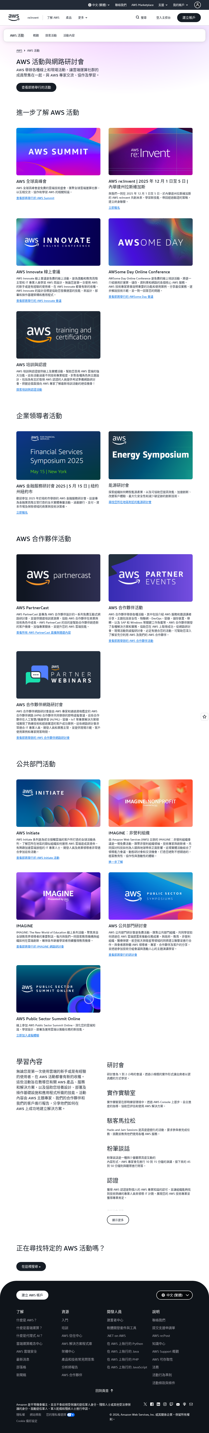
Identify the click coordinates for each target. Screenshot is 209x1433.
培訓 (65, 1328)
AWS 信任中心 (72, 1336)
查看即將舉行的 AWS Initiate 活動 (37, 857)
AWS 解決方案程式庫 (77, 1344)
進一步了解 (116, 861)
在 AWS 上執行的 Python (125, 1344)
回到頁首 (102, 1391)
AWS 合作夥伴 (72, 1375)
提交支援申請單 (163, 1328)
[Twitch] (171, 1405)
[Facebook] (151, 1405)
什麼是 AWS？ (26, 1320)
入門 (65, 1320)
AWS (19, 50)
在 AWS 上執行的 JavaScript (127, 1367)
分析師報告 (70, 1367)
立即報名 (114, 207)
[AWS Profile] (197, 5)
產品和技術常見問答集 (78, 1359)
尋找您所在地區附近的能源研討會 (130, 502)
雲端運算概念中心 (29, 1344)
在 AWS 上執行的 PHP (123, 1359)
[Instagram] (165, 1405)
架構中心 (68, 1351)
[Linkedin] (158, 1405)
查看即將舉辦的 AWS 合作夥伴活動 (131, 640)
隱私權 (20, 1414)
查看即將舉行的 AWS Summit (35, 198)
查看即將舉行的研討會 (123, 954)
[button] (53, 17)
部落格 (21, 1367)
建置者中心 (115, 1320)
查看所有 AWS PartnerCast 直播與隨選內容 (43, 632)
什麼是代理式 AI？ (29, 1336)
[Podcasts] (184, 1405)
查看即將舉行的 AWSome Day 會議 (131, 296)
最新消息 (22, 1359)
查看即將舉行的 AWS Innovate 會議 (38, 300)
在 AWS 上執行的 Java (123, 1351)
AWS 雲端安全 (26, 1351)
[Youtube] (178, 1405)
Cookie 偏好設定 (26, 1421)
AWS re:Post (161, 1336)
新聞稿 (21, 1375)
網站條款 (35, 1414)
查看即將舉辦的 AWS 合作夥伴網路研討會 (43, 737)
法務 (155, 1367)
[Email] (191, 1405)
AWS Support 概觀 (165, 1351)
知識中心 (158, 1344)
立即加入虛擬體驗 (27, 1035)
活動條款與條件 (163, 1383)
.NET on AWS (116, 1336)
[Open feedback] (204, 716)
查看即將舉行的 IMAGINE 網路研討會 (40, 946)
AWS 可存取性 (162, 1359)
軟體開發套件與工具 (121, 1328)
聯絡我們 (158, 1320)
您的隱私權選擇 (56, 1414)
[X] (145, 1405)
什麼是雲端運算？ (29, 1328)
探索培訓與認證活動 (29, 389)
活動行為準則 (162, 1375)
